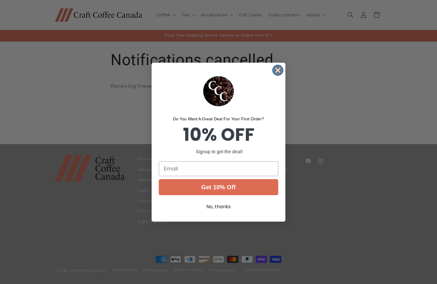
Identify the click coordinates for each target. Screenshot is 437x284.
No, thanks (218, 206)
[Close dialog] (278, 70)
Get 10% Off (218, 187)
